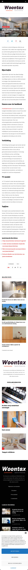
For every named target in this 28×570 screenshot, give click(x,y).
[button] (25, 533)
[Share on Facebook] (22, 32)
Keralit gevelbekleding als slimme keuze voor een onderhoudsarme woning (13, 322)
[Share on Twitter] (24, 32)
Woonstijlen (6, 26)
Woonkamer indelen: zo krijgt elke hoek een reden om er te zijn (19, 529)
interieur (11, 264)
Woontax (6, 34)
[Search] (25, 1)
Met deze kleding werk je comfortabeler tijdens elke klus (19, 520)
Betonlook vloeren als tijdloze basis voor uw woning (17, 511)
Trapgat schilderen (8, 452)
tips (18, 264)
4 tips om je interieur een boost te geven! (14, 241)
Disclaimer (14, 490)
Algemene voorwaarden (14, 486)
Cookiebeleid (13, 567)
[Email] (24, 34)
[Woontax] (14, 8)
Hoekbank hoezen (7, 108)
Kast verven (6, 430)
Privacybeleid (14, 494)
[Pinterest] (22, 34)
